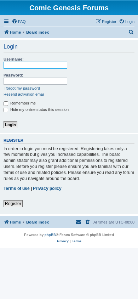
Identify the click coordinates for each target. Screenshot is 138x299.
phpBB (50, 235)
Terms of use (17, 188)
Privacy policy (47, 188)
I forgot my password (22, 88)
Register (13, 203)
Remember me (22, 103)
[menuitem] (19, 21)
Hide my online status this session (39, 109)
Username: (14, 59)
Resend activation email (24, 94)
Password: (13, 75)
